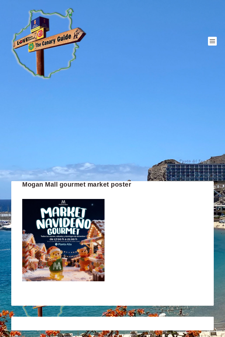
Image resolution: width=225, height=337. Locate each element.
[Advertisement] (112, 131)
